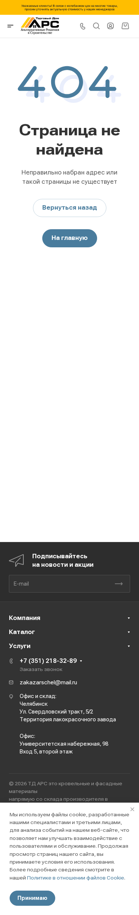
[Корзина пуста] (125, 26)
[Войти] (110, 26)
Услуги (19, 646)
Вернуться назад (69, 207)
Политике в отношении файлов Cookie (75, 878)
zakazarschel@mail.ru (48, 682)
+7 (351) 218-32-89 (48, 660)
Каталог (22, 632)
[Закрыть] (132, 809)
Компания (24, 617)
